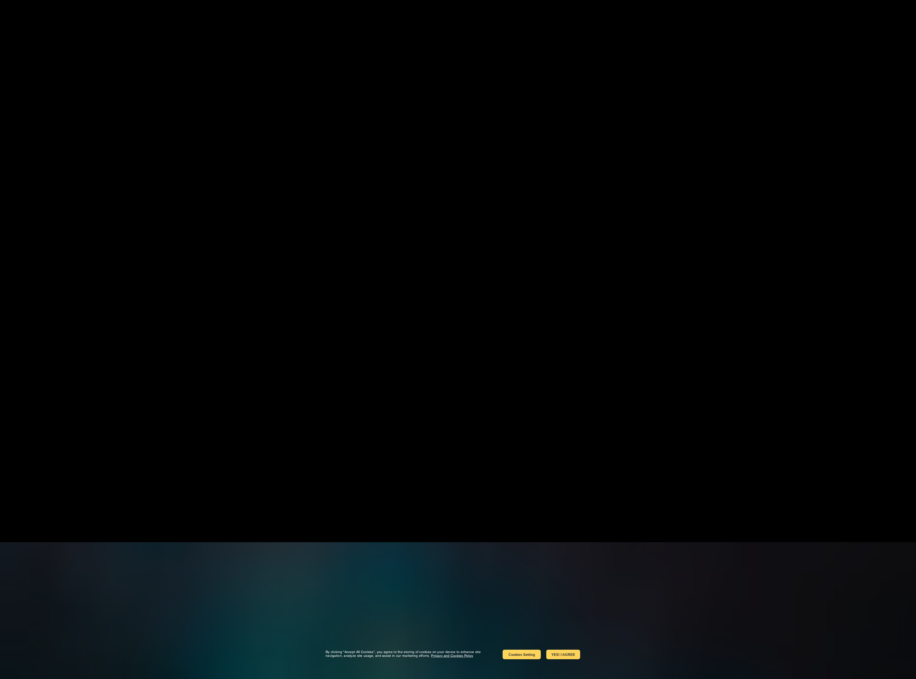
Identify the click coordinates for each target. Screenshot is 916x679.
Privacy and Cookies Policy (452, 656)
